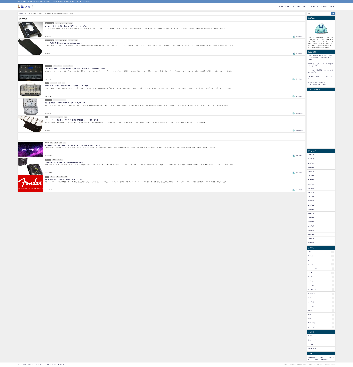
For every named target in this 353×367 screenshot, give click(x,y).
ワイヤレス (48, 159)
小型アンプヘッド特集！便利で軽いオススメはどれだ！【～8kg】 (67, 85)
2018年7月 (311, 154)
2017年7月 (311, 180)
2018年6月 (311, 159)
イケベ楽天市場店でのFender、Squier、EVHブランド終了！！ (66, 179)
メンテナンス (324, 6)
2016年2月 (311, 226)
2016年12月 (311, 205)
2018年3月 (311, 171)
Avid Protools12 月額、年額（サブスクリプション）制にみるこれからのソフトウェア (74, 145)
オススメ (60, 65)
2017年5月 (311, 188)
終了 (66, 176)
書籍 (320, 314)
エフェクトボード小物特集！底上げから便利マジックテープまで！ (67, 26)
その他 (332, 6)
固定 (76, 40)
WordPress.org (312, 348)
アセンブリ (305, 6)
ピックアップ (320, 289)
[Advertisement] (73, 60)
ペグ (320, 297)
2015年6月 (311, 243)
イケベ (57, 176)
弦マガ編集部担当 (300, 36)
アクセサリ (320, 256)
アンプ (293, 6)
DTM (298, 6)
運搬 (320, 318)
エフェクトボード (49, 23)
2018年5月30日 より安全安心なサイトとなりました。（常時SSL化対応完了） (321, 358)
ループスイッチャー (68, 65)
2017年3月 (311, 192)
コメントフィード (313, 344)
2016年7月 (311, 213)
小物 (66, 23)
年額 (61, 142)
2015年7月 (311, 238)
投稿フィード (312, 340)
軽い (63, 82)
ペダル (281, 6)
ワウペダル (70, 40)
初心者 (320, 310)
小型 (60, 82)
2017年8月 (311, 175)
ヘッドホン (320, 293)
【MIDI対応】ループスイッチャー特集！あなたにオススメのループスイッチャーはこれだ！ (75, 68)
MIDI (55, 65)
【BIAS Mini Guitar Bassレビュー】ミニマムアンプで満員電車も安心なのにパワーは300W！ (321, 57)
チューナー (60, 117)
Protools (56, 142)
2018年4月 (311, 167)
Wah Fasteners (63, 40)
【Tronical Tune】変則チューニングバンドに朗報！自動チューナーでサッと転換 (71, 120)
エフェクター (320, 264)
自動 (66, 117)
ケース (320, 277)
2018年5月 (311, 163)
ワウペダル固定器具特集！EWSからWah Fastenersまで (63, 43)
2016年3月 (311, 221)
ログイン (310, 335)
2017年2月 (311, 196)
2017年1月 (311, 201)
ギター (287, 6)
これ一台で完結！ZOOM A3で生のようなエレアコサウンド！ (65, 102)
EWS (57, 40)
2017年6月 (311, 184)
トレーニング (314, 6)
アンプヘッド (54, 82)
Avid (51, 142)
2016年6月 (311, 217)
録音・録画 (320, 323)
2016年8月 (311, 209)
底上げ (70, 23)
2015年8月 (311, 234)
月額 (64, 142)
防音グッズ (320, 327)
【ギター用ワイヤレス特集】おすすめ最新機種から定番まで (64, 162)
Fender (52, 176)
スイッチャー (48, 65)
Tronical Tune (53, 117)
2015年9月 (311, 230)
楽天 (62, 176)
